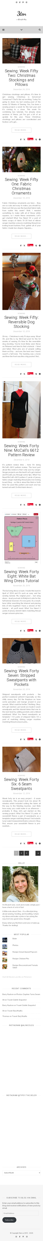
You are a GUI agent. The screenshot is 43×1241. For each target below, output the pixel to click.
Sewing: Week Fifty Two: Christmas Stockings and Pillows (21, 78)
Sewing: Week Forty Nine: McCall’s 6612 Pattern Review (21, 450)
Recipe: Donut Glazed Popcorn (25, 952)
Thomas (5, 1016)
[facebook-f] (20, 2)
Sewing (21, 67)
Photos (15, 945)
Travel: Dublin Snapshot (17, 1000)
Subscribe (9, 1220)
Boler (15, 938)
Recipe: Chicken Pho (21, 958)
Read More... (21, 130)
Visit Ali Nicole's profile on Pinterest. (17, 977)
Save (31, 139)
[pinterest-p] (23, 2)
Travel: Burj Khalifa (14, 1010)
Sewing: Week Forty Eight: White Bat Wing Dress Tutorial (21, 576)
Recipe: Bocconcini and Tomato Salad (25, 966)
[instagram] (17, 2)
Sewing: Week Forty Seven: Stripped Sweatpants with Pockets (21, 678)
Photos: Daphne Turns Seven (28, 994)
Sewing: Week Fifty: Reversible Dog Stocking (21, 322)
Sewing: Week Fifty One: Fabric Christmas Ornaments (21, 186)
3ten (21, 14)
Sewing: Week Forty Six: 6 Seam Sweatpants (21, 784)
